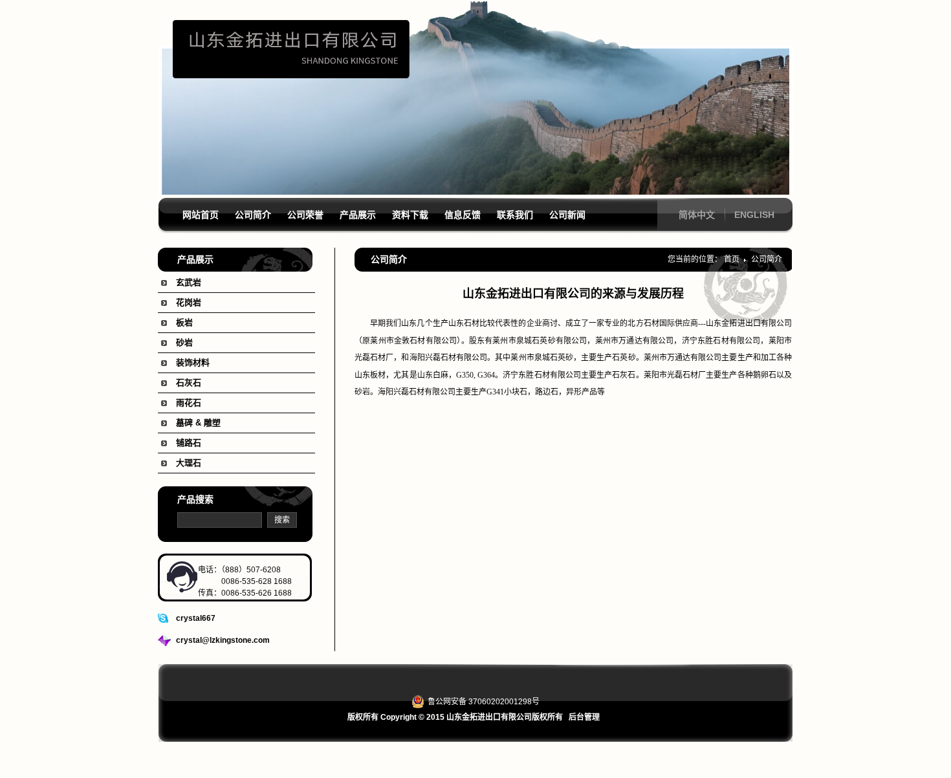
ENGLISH (754, 215)
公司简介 (766, 259)
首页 (731, 259)
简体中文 (697, 215)
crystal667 (195, 618)
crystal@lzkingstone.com (223, 640)
